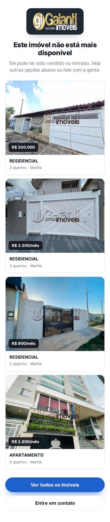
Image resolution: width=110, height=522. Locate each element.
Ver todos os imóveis (55, 485)
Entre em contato (55, 503)
